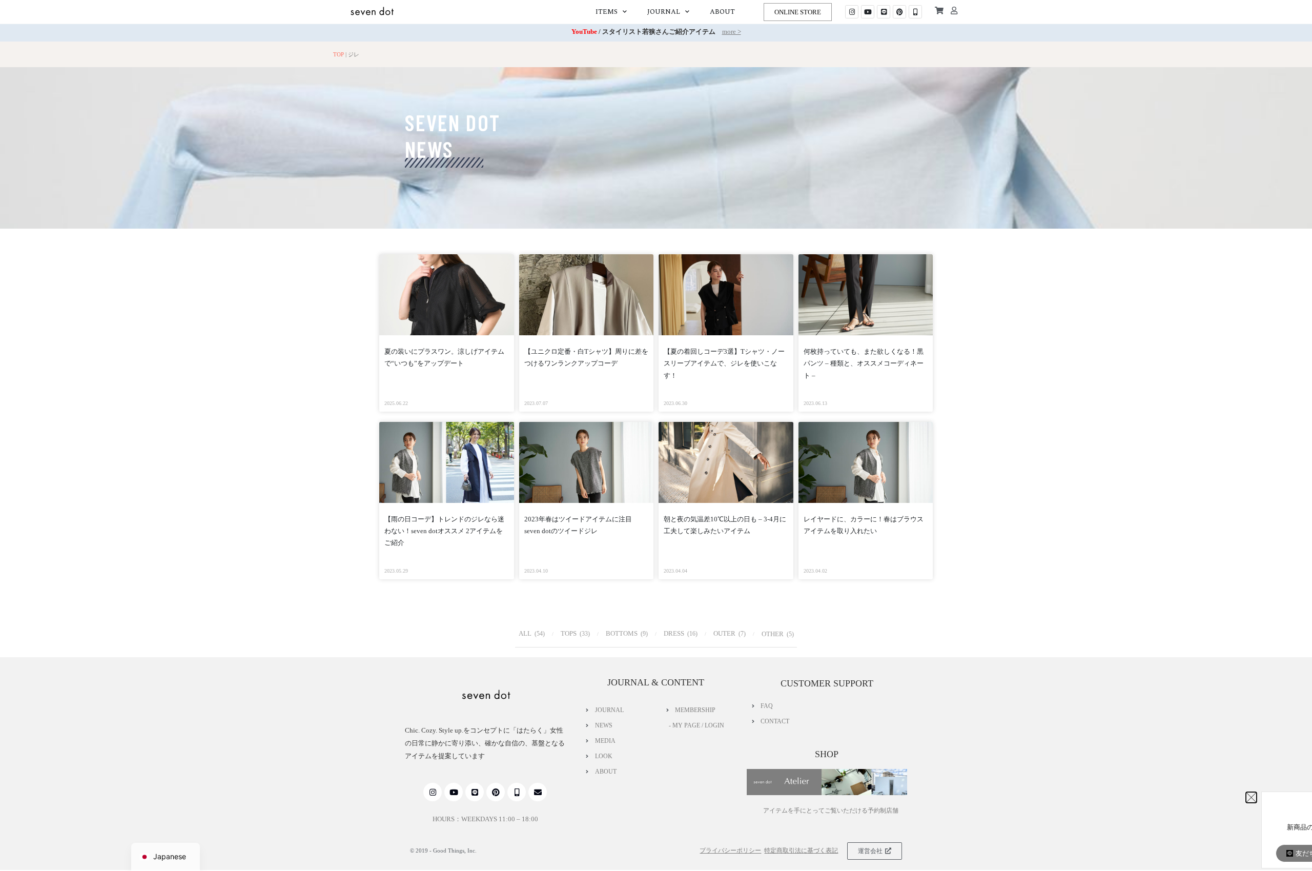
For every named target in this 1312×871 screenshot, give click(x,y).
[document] (656, 435)
